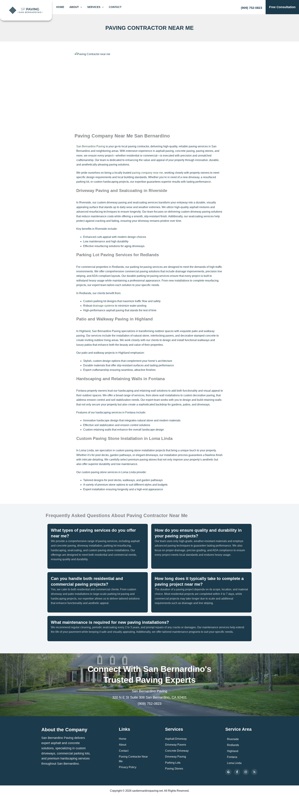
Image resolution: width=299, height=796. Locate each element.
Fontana (232, 756)
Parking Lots (172, 762)
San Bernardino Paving (90, 146)
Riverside (233, 739)
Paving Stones (174, 768)
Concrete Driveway (177, 750)
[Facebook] (237, 772)
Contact (115, 7)
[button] (80, 7)
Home (60, 7)
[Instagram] (246, 772)
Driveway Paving (175, 756)
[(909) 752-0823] (251, 6)
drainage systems (103, 305)
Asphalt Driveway (176, 738)
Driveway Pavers (175, 744)
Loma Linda (234, 763)
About (74, 7)
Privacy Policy (127, 767)
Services (93, 7)
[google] (228, 772)
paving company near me (147, 172)
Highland (232, 751)
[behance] (254, 772)
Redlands (233, 745)
